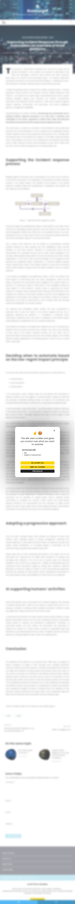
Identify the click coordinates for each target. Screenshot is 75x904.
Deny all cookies (37, 467)
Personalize (37, 471)
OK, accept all (37, 463)
